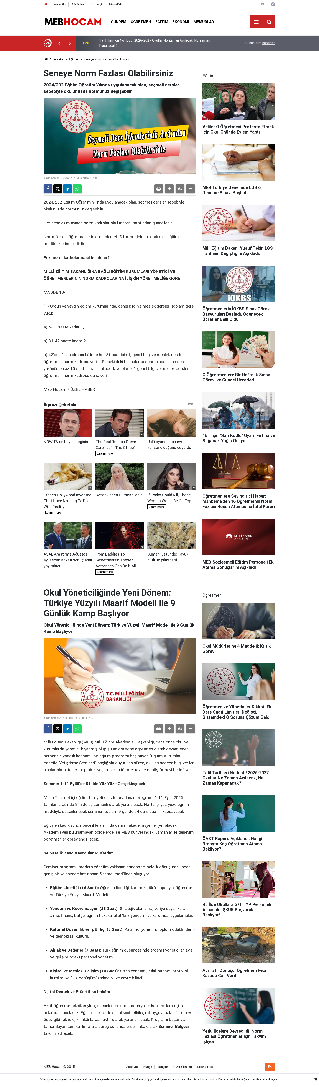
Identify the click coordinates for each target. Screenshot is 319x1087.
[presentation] (59, 43)
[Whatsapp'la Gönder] (77, 188)
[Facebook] (48, 188)
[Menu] (256, 22)
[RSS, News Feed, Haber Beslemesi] (270, 1067)
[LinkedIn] (67, 188)
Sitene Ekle (115, 4)
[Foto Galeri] (273, 4)
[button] (169, 188)
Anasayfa (56, 59)
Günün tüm (260, 43)
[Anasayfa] (46, 4)
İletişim (163, 1067)
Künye (147, 1067)
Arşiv (100, 4)
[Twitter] (57, 188)
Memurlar (204, 22)
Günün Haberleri (82, 4)
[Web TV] (262, 4)
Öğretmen (141, 22)
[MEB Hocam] (73, 22)
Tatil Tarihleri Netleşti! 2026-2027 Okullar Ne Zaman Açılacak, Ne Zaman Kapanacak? (154, 43)
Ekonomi (181, 22)
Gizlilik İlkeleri (182, 1067)
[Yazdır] (158, 188)
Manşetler (60, 4)
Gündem (118, 22)
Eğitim (161, 22)
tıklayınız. (273, 1079)
